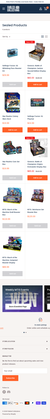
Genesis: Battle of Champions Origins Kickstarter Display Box (36, 164)
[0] (45, 8)
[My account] (40, 8)
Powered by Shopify (9, 414)
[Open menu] (3, 9)
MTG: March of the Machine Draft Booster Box (11, 212)
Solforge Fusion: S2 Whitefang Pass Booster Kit (11, 68)
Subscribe (10, 378)
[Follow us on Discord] (8, 392)
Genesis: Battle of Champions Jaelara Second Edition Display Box (36, 69)
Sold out (12, 84)
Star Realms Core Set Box (10, 163)
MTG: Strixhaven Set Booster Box (35, 211)
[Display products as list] (46, 36)
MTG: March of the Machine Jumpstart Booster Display (10, 260)
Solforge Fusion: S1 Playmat (35, 117)
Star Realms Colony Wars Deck (10, 117)
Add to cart (37, 84)
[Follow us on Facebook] (4, 392)
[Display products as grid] (42, 36)
